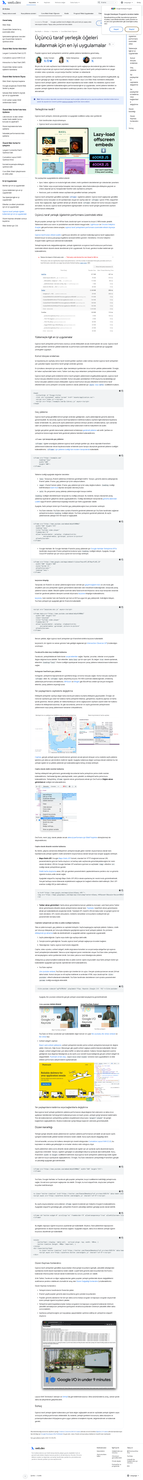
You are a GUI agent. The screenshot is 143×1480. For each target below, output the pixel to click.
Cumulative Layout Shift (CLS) (100, 1141)
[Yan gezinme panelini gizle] (25, 1476)
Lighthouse (94, 225)
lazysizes (82, 594)
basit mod (54, 488)
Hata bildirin (101, 1451)
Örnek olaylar (116, 1461)
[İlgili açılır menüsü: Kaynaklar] (39, 2)
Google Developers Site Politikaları (52, 1434)
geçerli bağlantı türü (92, 585)
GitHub (65, 1397)
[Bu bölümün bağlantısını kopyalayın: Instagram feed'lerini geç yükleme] (63, 671)
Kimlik (66, 13)
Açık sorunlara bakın (101, 1455)
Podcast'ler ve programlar (116, 1465)
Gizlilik (39, 1475)
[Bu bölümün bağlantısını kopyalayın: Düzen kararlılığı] (54, 1127)
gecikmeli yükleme (90, 430)
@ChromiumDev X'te (132, 1452)
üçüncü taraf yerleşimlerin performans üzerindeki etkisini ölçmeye (90, 227)
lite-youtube (96, 1034)
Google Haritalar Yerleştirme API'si (104, 549)
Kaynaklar (32, 2)
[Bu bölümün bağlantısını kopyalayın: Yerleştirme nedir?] (57, 109)
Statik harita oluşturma (47, 871)
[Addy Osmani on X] (45, 61)
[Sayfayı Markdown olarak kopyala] (110, 44)
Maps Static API (65, 858)
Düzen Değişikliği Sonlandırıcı (87, 1281)
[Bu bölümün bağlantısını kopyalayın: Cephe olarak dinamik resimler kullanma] (67, 846)
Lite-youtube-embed (47, 972)
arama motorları (67, 102)
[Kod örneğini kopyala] (122, 391)
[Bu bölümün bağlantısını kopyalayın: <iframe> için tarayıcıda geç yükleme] (65, 439)
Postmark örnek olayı (58, 1057)
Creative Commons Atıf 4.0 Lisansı (70, 1432)
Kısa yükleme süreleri (28, 13)
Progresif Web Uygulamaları (83, 13)
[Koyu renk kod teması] (120, 391)
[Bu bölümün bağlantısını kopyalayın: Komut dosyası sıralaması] (61, 356)
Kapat (116, 29)
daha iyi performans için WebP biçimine (82, 838)
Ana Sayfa (38, 31)
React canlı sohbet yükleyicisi (50, 1045)
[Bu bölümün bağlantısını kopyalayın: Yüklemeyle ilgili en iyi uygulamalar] (74, 337)
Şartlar (33, 1475)
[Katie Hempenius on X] (67, 61)
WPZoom (67, 682)
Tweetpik (90, 908)
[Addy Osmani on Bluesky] (51, 61)
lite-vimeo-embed (108, 1034)
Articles (6, 9)
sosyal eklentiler (72, 657)
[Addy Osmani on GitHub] (48, 61)
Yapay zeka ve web (9, 13)
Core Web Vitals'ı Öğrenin (50, 13)
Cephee (38, 757)
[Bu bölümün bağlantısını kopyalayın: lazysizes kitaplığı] (50, 580)
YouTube (130, 1456)
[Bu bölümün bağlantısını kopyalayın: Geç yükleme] (49, 412)
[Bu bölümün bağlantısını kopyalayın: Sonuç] (44, 1406)
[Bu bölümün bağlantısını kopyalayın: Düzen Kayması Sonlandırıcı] (63, 1263)
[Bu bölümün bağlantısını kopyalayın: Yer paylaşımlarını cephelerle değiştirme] (75, 691)
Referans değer (60, 2)
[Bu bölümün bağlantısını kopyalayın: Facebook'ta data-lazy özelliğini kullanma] (68, 652)
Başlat (131, 29)
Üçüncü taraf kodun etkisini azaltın (48, 235)
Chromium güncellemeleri (117, 1457)
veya (97, 385)
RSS (128, 1466)
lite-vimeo (43, 1037)
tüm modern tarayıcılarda (80, 449)
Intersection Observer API (97, 643)
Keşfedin (47, 2)
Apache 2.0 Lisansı (102, 1432)
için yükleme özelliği (58, 449)
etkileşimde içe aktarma (44, 933)
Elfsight (76, 682)
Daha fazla (74, 2)
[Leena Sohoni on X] (92, 61)
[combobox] (107, 2)
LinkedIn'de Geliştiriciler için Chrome (132, 1461)
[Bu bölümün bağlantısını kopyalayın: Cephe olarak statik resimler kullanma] (66, 769)
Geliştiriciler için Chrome (117, 1452)
